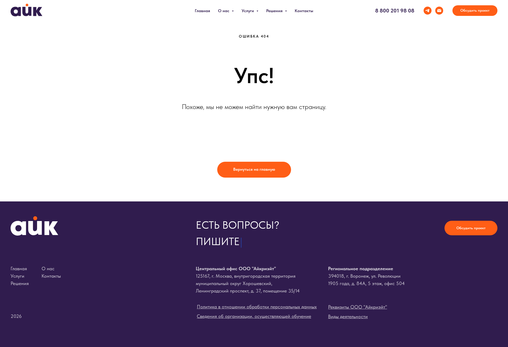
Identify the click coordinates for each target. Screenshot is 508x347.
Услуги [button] (248, 10)
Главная (202, 10)
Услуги (17, 276)
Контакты (304, 10)
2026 (16, 316)
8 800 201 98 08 (394, 10)
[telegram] (428, 11)
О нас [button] (224, 10)
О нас (48, 268)
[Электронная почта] (439, 11)
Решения (20, 283)
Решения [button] (275, 10)
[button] (474, 10)
